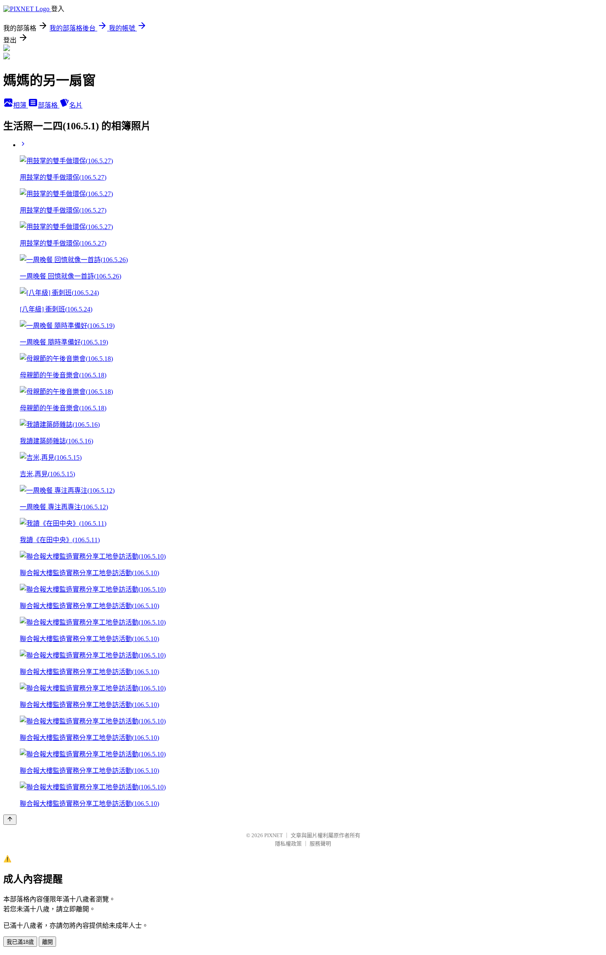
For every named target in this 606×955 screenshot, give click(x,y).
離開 (47, 942)
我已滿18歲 (20, 942)
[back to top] (9, 820)
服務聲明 (320, 843)
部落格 (48, 105)
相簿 (20, 105)
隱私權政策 (288, 843)
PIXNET (273, 835)
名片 (75, 105)
